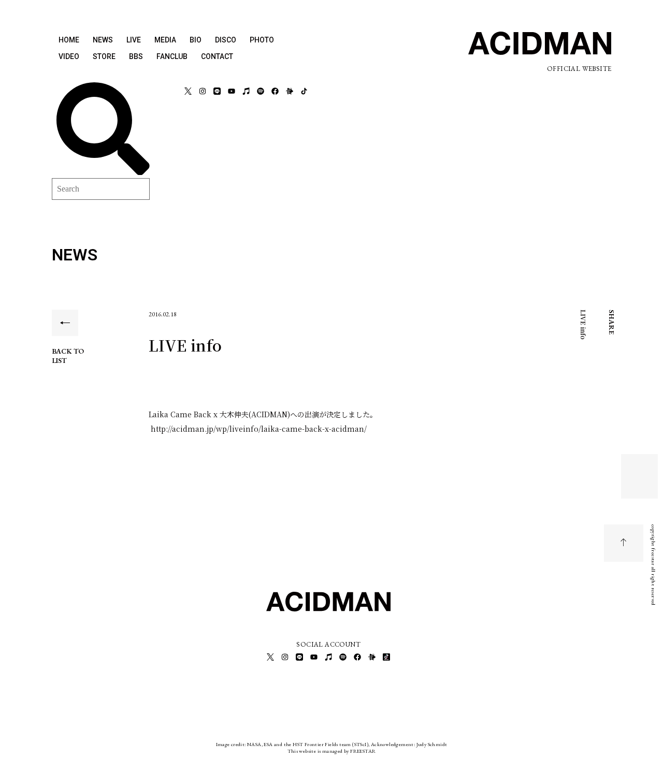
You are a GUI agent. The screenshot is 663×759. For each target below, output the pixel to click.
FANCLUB (172, 56)
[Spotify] (260, 91)
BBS (136, 56)
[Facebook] (275, 91)
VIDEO (69, 56)
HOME (69, 40)
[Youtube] (231, 91)
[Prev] (639, 470)
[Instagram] (202, 91)
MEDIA (165, 40)
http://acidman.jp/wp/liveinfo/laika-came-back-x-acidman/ (258, 429)
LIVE (133, 40)
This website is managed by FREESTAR (331, 751)
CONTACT (217, 56)
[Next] (639, 482)
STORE (104, 56)
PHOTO (262, 40)
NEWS (103, 40)
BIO (195, 40)
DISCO (225, 40)
